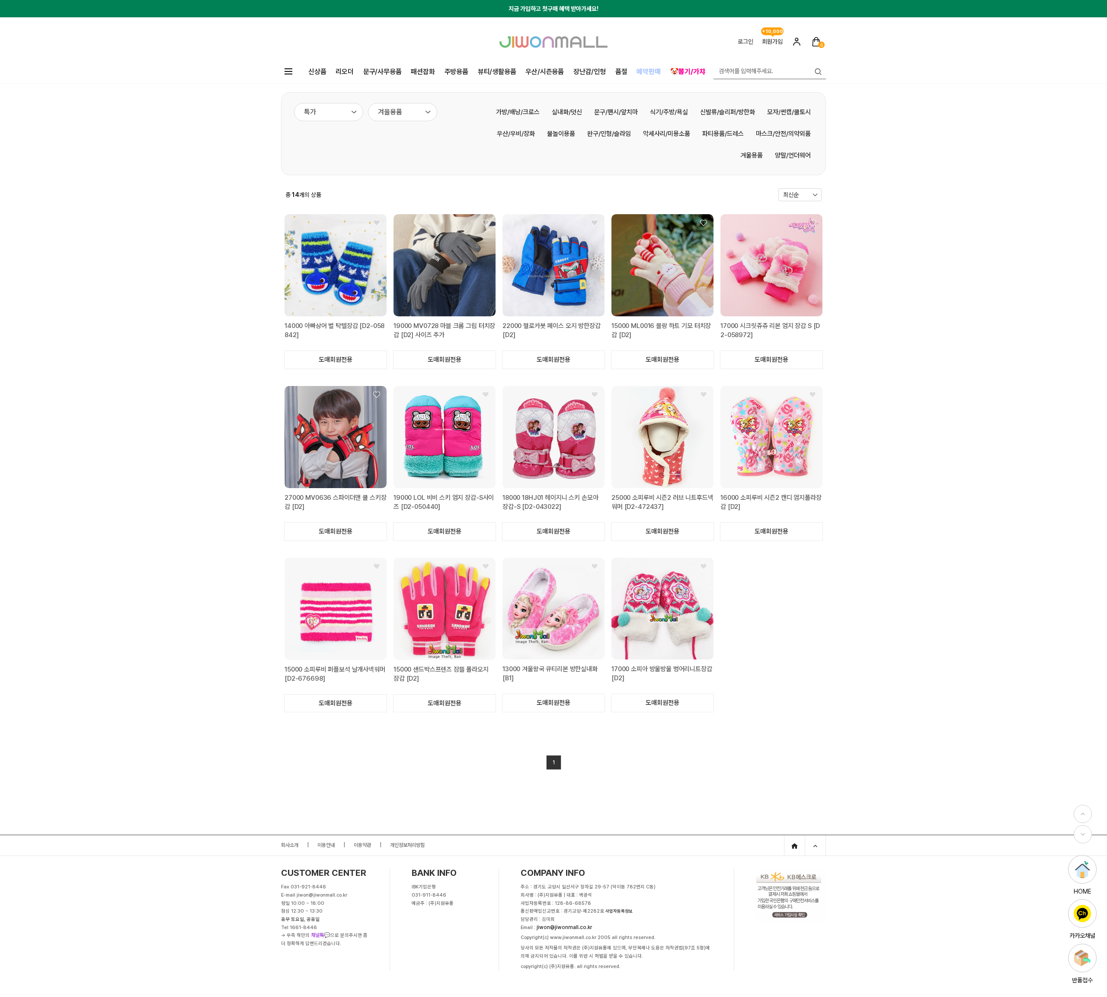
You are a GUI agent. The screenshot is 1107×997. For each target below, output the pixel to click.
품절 (621, 72)
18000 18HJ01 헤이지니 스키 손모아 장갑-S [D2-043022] (550, 502)
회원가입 (772, 41)
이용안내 (326, 845)
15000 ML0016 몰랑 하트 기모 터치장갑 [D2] (661, 330)
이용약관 (362, 845)
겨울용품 (751, 155)
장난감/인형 (589, 72)
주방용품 (456, 72)
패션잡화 (423, 72)
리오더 (344, 72)
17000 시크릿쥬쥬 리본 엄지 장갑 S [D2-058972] (770, 330)
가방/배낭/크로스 (518, 112)
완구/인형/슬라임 (609, 134)
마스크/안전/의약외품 (783, 134)
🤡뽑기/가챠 (687, 72)
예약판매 (648, 72)
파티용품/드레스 (723, 134)
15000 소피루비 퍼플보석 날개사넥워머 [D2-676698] (335, 674)
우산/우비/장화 (516, 134)
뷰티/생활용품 (497, 72)
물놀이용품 (561, 134)
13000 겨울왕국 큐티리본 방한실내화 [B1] (550, 673)
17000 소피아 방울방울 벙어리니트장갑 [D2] (661, 673)
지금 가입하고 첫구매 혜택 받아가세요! (553, 8)
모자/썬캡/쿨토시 (789, 112)
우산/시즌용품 (544, 72)
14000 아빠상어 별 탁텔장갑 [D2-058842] (334, 330)
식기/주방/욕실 (669, 112)
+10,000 (772, 31)
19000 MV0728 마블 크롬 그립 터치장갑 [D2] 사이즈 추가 (444, 330)
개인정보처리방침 (407, 845)
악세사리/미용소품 (666, 134)
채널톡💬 (320, 935)
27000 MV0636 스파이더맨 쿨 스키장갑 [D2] (335, 502)
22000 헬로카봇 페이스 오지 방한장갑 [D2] (551, 330)
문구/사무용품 (382, 72)
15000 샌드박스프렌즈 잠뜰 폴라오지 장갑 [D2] (441, 674)
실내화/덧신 (567, 112)
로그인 (745, 41)
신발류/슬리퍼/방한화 (727, 112)
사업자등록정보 (619, 910)
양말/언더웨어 (793, 155)
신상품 (317, 72)
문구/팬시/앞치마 (616, 112)
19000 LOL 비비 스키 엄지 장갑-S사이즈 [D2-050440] (444, 502)
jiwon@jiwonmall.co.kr (564, 927)
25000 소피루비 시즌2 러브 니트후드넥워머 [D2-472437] (662, 502)
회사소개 (289, 845)
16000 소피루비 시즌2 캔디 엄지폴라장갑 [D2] (771, 502)
